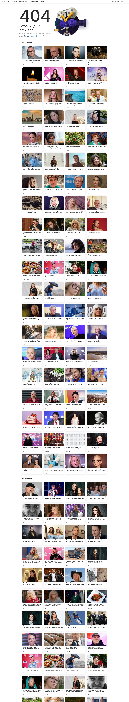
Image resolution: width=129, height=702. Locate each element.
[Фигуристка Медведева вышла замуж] (32, 464)
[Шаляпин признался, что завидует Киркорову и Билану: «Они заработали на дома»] (54, 142)
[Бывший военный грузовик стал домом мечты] (75, 686)
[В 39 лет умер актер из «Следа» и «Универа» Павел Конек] (97, 664)
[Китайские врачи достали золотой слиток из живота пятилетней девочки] (32, 572)
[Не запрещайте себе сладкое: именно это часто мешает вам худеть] (32, 421)
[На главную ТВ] (4, 1)
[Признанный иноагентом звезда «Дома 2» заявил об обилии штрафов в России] (54, 185)
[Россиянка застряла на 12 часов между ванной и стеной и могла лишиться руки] (54, 464)
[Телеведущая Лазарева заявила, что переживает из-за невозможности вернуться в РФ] (32, 378)
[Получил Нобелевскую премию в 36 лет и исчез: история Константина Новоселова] (32, 228)
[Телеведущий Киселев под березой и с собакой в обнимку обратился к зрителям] (54, 56)
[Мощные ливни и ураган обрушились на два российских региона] (32, 249)
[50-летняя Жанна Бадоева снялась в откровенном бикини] (97, 163)
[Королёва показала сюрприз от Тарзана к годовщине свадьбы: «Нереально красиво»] (75, 621)
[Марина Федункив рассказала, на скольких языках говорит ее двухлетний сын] (97, 142)
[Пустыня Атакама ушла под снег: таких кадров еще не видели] (97, 400)
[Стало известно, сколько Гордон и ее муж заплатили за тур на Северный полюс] (75, 206)
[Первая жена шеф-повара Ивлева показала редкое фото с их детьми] (32, 621)
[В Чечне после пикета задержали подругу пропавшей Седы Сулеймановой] (75, 292)
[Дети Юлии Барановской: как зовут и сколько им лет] (32, 142)
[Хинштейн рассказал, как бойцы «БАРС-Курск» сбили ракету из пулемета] (32, 593)
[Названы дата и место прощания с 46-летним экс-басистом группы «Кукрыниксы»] (75, 314)
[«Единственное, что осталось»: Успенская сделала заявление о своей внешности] (32, 686)
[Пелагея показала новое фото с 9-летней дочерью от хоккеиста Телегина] (54, 643)
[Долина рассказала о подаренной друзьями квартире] (32, 357)
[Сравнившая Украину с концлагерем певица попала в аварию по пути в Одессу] (75, 643)
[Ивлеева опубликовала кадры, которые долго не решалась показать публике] (75, 271)
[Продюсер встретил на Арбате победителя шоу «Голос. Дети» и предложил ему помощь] (54, 572)
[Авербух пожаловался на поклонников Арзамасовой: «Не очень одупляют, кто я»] (75, 572)
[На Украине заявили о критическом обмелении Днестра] (97, 357)
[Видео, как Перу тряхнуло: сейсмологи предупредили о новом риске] (54, 507)
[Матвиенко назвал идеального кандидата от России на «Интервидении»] (97, 335)
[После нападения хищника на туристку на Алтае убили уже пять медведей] (97, 56)
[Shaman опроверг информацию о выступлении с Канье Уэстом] (75, 550)
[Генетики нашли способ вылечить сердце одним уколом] (75, 593)
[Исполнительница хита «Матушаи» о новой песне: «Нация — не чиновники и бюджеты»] (54, 271)
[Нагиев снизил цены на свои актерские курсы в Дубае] (75, 400)
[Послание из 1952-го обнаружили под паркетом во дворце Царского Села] (32, 99)
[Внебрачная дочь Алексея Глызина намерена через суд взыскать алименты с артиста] (54, 621)
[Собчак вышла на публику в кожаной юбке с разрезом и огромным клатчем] (97, 593)
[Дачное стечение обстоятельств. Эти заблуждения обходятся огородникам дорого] (97, 249)
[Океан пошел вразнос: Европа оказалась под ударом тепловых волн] (75, 99)
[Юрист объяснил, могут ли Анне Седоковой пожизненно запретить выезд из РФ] (32, 185)
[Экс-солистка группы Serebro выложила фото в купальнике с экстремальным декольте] (75, 421)
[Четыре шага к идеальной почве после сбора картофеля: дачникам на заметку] (32, 206)
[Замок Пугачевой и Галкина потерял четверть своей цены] (97, 421)
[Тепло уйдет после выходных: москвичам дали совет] (54, 292)
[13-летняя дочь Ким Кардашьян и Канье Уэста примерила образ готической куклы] (97, 271)
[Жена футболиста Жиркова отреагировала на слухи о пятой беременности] (97, 550)
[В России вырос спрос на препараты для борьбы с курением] (97, 292)
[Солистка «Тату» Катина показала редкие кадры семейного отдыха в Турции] (97, 228)
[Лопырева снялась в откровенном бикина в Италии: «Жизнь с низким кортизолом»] (75, 507)
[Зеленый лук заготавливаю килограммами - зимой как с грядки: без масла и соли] (54, 378)
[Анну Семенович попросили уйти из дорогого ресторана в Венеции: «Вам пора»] (75, 77)
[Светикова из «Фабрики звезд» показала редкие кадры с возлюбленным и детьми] (54, 228)
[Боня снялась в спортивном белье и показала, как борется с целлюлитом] (97, 529)
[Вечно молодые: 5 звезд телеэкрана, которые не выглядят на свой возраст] (54, 206)
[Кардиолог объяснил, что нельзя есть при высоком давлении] (54, 593)
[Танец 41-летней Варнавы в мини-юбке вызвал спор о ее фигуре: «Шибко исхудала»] (32, 486)
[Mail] (2, 1)
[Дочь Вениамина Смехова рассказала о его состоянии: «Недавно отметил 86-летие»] (54, 357)
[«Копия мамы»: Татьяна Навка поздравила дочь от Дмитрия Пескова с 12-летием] (97, 686)
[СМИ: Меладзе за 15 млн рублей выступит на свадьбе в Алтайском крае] (54, 314)
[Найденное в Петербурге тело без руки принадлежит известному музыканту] (32, 643)
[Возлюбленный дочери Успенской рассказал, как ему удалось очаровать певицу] (32, 507)
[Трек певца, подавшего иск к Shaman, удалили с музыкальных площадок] (75, 335)
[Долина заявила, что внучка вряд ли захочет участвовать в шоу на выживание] (97, 464)
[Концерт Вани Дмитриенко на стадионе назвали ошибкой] (54, 249)
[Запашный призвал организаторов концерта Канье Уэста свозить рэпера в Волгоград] (54, 421)
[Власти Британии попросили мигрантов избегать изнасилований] (32, 120)
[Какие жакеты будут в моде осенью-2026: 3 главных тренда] (32, 335)
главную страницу (33, 36)
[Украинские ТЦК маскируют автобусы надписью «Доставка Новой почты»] (75, 443)
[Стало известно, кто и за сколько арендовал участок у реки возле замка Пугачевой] (75, 228)
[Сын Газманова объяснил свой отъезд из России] (75, 56)
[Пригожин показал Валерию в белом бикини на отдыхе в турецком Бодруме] (75, 120)
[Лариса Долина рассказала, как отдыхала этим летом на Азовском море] (97, 572)
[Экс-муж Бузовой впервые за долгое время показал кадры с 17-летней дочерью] (75, 664)
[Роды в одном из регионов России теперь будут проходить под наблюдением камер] (32, 163)
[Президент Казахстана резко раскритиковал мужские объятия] (75, 185)
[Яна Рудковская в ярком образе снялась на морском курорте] (32, 292)
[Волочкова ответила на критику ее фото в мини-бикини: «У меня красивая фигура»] (32, 400)
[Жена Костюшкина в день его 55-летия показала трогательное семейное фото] (32, 443)
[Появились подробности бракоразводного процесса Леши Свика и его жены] (32, 314)
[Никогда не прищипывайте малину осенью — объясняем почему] (75, 142)
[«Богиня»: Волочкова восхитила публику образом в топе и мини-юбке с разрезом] (97, 486)
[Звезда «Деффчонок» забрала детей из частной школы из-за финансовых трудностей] (54, 400)
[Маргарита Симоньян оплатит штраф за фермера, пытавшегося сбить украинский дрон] (75, 378)
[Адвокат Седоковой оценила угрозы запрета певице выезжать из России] (97, 314)
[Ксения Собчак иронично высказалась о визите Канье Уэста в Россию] (75, 529)
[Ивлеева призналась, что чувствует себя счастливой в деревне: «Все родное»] (54, 335)
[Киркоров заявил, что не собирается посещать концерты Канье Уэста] (97, 507)
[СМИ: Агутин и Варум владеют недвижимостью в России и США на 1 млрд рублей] (97, 99)
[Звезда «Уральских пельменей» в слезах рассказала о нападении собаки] (54, 120)
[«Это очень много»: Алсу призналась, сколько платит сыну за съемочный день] (54, 686)
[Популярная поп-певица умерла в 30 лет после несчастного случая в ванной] (32, 77)
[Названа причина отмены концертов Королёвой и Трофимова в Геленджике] (54, 77)
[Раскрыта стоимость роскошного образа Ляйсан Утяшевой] (97, 443)
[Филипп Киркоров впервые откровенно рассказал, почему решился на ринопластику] (32, 550)
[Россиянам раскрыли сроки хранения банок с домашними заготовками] (54, 443)
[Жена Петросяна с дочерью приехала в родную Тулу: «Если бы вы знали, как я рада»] (54, 163)
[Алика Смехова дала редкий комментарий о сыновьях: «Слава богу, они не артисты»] (54, 486)
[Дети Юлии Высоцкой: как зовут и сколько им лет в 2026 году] (54, 99)
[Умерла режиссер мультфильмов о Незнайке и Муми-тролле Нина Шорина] (75, 163)
